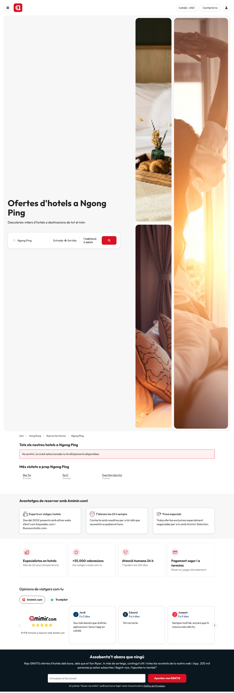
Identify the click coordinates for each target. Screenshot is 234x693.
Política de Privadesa (154, 685)
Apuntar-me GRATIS (167, 678)
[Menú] (7, 7)
